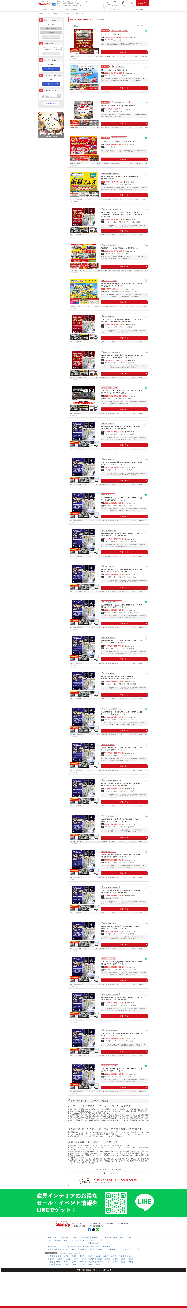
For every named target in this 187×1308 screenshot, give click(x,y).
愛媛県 (131, 1262)
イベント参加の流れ (71, 9)
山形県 (82, 1256)
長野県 (91, 1259)
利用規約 (95, 1237)
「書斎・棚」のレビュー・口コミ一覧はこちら (108, 1170)
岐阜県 (99, 1259)
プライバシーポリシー (109, 1237)
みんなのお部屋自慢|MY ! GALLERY (92, 1249)
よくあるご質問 (138, 9)
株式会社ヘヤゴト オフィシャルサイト (61, 1246)
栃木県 (98, 1256)
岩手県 (66, 1256)
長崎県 (74, 1264)
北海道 (50, 1256)
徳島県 (115, 1262)
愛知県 (115, 1259)
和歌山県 (83, 1262)
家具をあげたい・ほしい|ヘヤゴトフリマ (122, 1249)
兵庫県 (66, 1262)
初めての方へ (142, 3)
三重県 (123, 1259)
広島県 (107, 1262)
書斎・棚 (78, 14)
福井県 (83, 1259)
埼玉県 (113, 1256)
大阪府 (58, 1262)
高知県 (50, 1264)
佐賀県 (66, 1264)
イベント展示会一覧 (69, 14)
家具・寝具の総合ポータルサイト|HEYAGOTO (94, 1246)
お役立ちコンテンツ (116, 9)
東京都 (129, 1256)
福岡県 (58, 1264)
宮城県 (74, 1256)
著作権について (125, 1237)
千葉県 (121, 1256)
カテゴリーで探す (74, 1253)
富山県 (68, 1259)
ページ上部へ (109, 1173)
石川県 (75, 1259)
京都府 (50, 1262)
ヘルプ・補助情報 (54, 1240)
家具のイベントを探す (49, 9)
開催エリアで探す (51, 1253)
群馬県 (105, 1256)
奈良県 (74, 1262)
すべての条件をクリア (51, 103)
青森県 (58, 1256)
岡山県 (99, 1262)
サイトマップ (95, 1240)
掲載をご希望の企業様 (81, 1237)
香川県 (123, 1262)
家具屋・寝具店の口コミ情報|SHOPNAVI (62, 1249)
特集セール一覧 (81, 1240)
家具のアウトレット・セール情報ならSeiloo (50, 14)
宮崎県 (90, 1264)
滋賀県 (131, 1259)
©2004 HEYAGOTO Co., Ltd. (93, 1307)
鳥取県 (91, 1262)
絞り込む (50, 37)
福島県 (90, 1256)
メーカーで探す (62, 1253)
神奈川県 (51, 1259)
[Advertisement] (93, 1286)
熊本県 (82, 1264)
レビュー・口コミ (93, 9)
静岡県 (107, 1259)
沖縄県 (98, 1264)
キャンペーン (68, 1240)
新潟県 (60, 1259)
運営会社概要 (65, 1237)
